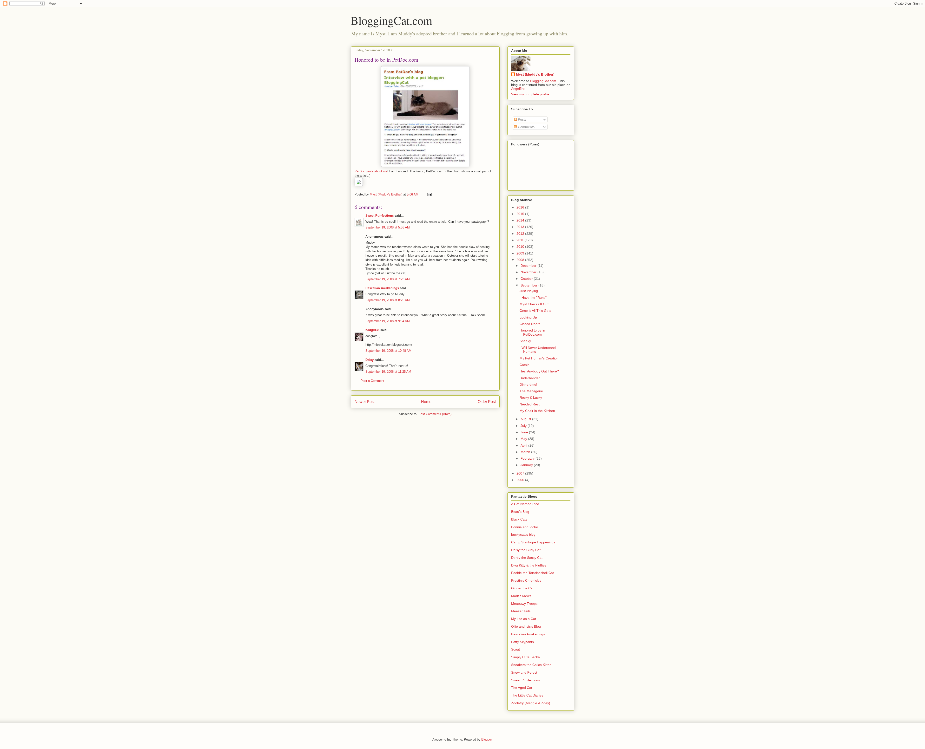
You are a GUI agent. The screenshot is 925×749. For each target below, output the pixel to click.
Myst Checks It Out (534, 304)
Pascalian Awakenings (382, 288)
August (526, 419)
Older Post (487, 402)
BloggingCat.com (391, 20)
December (529, 265)
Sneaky (525, 341)
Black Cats (519, 519)
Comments (526, 127)
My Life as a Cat (523, 619)
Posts (521, 119)
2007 (520, 473)
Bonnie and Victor (524, 527)
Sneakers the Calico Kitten (531, 665)
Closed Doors (530, 324)
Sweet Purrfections (379, 215)
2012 (520, 233)
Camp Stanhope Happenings (533, 542)
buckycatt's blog (523, 534)
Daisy (369, 360)
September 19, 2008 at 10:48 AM (388, 350)
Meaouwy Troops (524, 604)
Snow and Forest (524, 672)
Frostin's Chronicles (526, 580)
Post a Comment (372, 381)
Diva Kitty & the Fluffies (528, 565)
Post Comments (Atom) (434, 414)
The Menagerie (531, 391)
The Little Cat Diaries (527, 695)
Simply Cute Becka (525, 657)
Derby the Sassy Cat (526, 558)
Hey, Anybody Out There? (539, 371)
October (527, 278)
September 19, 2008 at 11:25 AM (388, 371)
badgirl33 (372, 330)
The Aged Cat (521, 688)
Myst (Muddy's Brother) (535, 74)
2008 (520, 260)
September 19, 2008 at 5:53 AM (387, 227)
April (524, 445)
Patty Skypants (522, 642)
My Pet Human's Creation (539, 358)
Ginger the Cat (522, 588)
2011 (520, 240)
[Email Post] (429, 194)
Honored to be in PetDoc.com (532, 332)
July (524, 426)
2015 (520, 214)
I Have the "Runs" (533, 298)
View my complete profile (530, 94)
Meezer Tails (520, 611)
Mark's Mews (521, 596)
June (525, 432)
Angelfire (518, 89)
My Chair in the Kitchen (537, 411)
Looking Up (528, 317)
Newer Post (365, 402)
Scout (515, 649)
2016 (520, 207)
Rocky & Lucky (531, 397)
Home (426, 402)
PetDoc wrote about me (371, 171)
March (526, 452)
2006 (520, 480)
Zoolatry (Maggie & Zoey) (530, 703)
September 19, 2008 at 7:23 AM (387, 279)
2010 (520, 246)
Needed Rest (530, 404)
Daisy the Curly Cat (526, 550)
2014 (520, 220)
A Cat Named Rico (525, 504)
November (529, 272)
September (529, 285)
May (524, 439)
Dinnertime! (528, 384)
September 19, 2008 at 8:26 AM (387, 300)
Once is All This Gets (535, 311)
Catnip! (525, 365)
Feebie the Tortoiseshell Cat (532, 573)
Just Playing (529, 291)
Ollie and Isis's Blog (526, 626)
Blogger (486, 739)
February (528, 458)
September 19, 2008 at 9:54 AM (387, 321)
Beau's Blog (520, 512)
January (527, 465)
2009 (520, 253)
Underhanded (530, 378)
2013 (520, 227)
